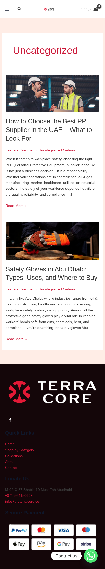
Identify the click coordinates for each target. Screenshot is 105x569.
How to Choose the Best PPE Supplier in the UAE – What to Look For (49, 129)
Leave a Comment (20, 150)
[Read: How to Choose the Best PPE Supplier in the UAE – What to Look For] (53, 93)
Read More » (16, 205)
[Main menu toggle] (7, 9)
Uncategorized (50, 150)
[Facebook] (10, 420)
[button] (19, 9)
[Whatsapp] (91, 556)
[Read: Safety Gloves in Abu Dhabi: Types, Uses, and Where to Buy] (53, 241)
